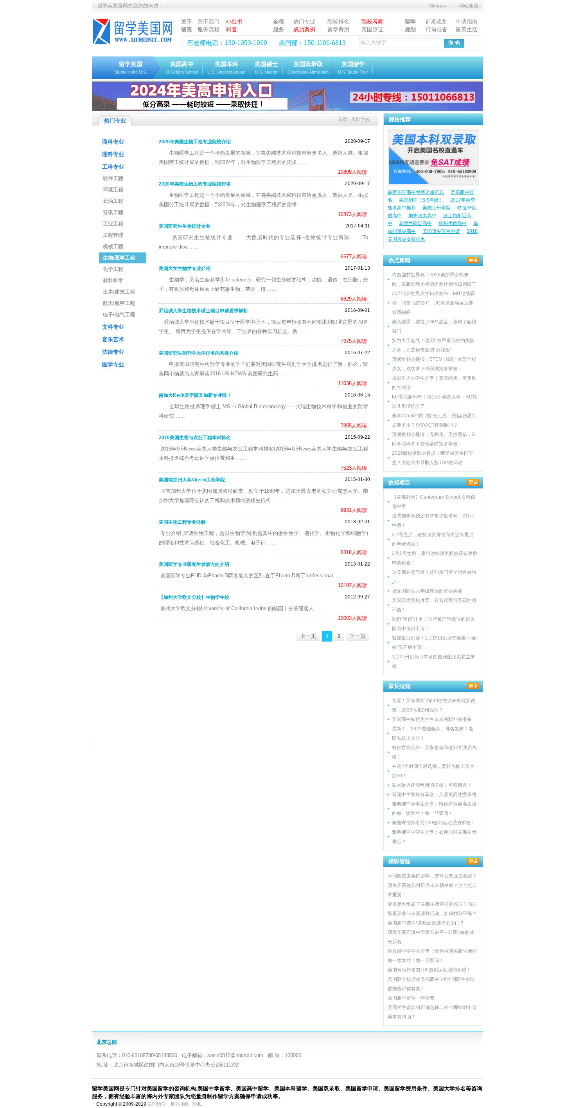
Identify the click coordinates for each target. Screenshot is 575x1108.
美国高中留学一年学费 (411, 998)
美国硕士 (266, 67)
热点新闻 (399, 260)
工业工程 (113, 224)
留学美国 (130, 67)
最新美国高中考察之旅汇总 (416, 192)
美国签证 (372, 29)
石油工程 (113, 201)
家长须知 (399, 686)
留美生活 (467, 29)
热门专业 (304, 21)
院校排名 (338, 21)
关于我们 (208, 21)
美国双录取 (308, 67)
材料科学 (113, 280)
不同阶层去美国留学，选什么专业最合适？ (432, 876)
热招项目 (399, 482)
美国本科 (226, 67)
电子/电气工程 (119, 314)
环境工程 (113, 190)
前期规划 (436, 21)
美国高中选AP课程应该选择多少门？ (426, 923)
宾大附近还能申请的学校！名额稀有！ (432, 785)
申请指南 (467, 21)
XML (197, 1104)
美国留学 (156, 1104)
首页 (342, 119)
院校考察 (372, 21)
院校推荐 (400, 119)
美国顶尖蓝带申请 (441, 231)
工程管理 (113, 235)
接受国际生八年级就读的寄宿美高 (427, 591)
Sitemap (437, 6)
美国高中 (182, 67)
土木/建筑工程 (119, 292)
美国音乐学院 (436, 208)
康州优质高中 (452, 223)
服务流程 (208, 29)
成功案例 (304, 29)
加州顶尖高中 (422, 215)
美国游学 (353, 67)
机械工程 (113, 246)
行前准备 (436, 29)
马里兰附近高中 (415, 223)
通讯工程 (113, 212)
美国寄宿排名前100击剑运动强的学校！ (433, 822)
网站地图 (468, 6)
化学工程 (113, 269)
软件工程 (113, 178)
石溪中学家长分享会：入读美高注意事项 (434, 794)
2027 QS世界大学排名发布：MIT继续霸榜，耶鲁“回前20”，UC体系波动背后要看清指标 (433, 303)
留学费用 (338, 29)
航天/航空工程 (119, 303)
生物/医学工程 (119, 258)
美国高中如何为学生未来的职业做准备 (432, 719)
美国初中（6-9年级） (421, 200)
